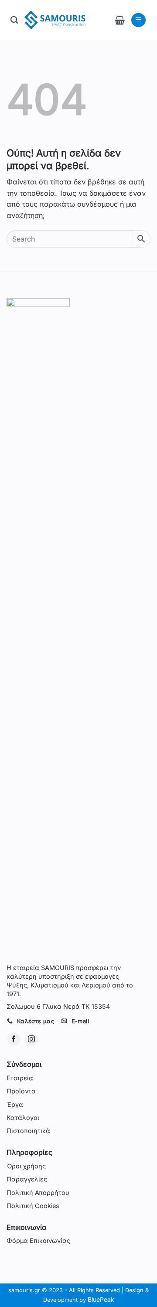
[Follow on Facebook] (14, 1039)
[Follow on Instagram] (31, 1039)
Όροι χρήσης (26, 1166)
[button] (120, 20)
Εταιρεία (20, 1078)
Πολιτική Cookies (33, 1205)
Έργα (15, 1104)
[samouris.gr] (54, 20)
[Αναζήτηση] (14, 20)
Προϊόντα (21, 1091)
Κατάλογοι (23, 1117)
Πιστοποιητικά (28, 1130)
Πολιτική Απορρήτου (38, 1192)
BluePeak (101, 1299)
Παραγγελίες (27, 1179)
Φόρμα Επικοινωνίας (38, 1240)
